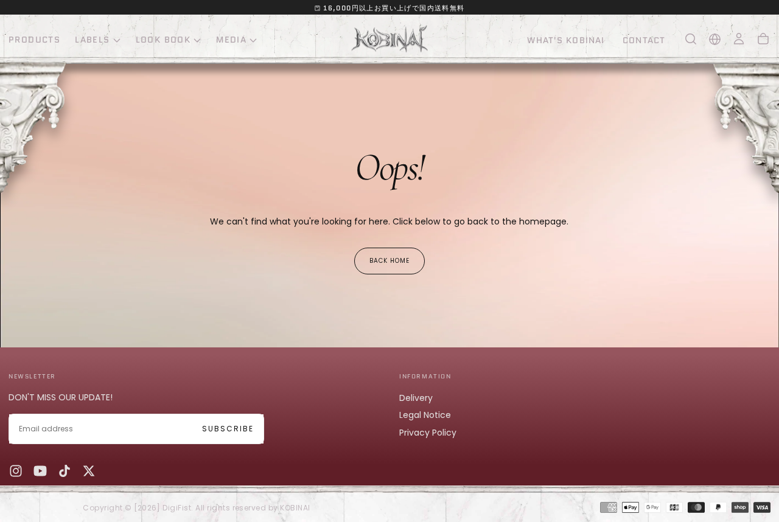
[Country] (715, 39)
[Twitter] (89, 471)
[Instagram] (16, 471)
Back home (389, 260)
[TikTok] (64, 471)
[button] (690, 39)
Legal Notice (425, 415)
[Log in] (739, 39)
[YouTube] (40, 471)
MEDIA (231, 39)
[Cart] (763, 39)
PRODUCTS (34, 39)
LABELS (92, 39)
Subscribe (228, 428)
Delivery (416, 398)
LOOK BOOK (163, 39)
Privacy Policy (427, 432)
